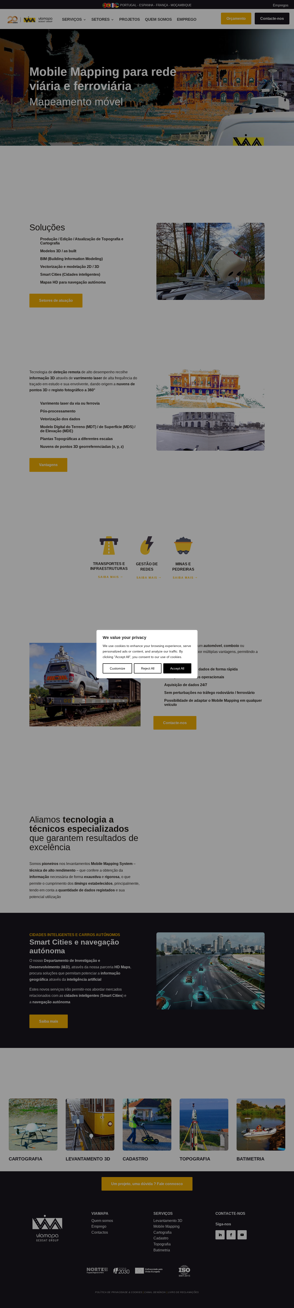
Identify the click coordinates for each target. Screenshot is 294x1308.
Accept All (177, 668)
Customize (117, 668)
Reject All (147, 668)
